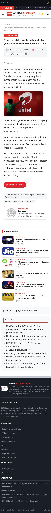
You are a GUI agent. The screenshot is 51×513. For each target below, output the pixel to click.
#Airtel (7, 201)
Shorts (42, 508)
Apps (4, 445)
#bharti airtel (18, 201)
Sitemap (5, 473)
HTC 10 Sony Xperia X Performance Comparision (21, 501)
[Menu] (3, 14)
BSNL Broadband (9, 457)
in (17, 54)
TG (26, 54)
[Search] (48, 14)
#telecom (30, 201)
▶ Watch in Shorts (15, 185)
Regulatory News (9, 453)
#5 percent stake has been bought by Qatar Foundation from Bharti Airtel (25, 195)
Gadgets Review (8, 441)
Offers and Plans (8, 433)
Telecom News (23, 25)
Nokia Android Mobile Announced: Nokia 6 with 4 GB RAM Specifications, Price (24, 495)
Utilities (5, 449)
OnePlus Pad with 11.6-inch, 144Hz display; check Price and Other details (25, 485)
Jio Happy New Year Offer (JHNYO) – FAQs (26, 353)
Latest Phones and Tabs (11, 429)
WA (12, 54)
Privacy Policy (7, 468)
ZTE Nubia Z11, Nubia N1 (18, 349)
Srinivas (13, 50)
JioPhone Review (14, 332)
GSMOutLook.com (10, 25)
